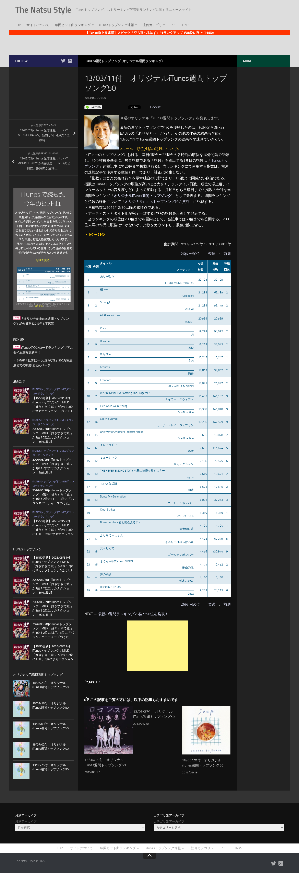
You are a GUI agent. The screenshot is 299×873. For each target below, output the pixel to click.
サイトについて (37, 25)
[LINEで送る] (93, 107)
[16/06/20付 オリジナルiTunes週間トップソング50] (206, 730)
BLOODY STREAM (110, 587)
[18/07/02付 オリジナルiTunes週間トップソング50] (21, 750)
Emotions (105, 380)
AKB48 (189, 309)
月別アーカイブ (26, 821)
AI (192, 334)
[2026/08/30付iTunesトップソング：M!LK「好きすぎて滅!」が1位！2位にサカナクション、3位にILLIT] (21, 426)
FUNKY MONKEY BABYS (179, 283)
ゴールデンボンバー (181, 503)
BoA (191, 360)
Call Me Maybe (109, 419)
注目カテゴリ (152, 25)
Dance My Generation (112, 496)
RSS (173, 25)
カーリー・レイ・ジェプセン (175, 425)
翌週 (211, 253)
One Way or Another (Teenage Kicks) (121, 432)
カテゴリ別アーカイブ (169, 821)
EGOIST (189, 322)
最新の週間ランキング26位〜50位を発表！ (133, 614)
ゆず (191, 451)
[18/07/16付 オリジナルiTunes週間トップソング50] (21, 709)
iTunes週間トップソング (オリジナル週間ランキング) (123, 61)
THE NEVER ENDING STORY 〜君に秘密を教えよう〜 (132, 470)
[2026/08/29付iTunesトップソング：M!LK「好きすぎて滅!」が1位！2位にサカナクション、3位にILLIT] (21, 457)
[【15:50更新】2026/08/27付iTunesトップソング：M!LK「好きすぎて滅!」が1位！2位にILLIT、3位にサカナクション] (21, 518)
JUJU (191, 347)
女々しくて (107, 548)
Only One (105, 354)
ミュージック (108, 457)
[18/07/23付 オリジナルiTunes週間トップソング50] (21, 688)
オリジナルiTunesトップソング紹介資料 (157, 201)
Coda (191, 593)
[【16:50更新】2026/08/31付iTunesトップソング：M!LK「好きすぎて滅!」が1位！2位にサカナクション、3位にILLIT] (21, 395)
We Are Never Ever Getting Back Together (125, 393)
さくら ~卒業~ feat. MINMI (116, 561)
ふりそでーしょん (111, 535)
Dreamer (105, 341)
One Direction (186, 412)
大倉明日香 (186, 529)
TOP (18, 25)
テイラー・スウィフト (179, 399)
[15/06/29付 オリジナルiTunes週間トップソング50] (108, 730)
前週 (227, 253)
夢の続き (105, 574)
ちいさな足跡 (108, 483)
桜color (104, 289)
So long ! (105, 302)
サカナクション (184, 464)
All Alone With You (110, 315)
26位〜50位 (190, 253)
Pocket (155, 107)
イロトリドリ (108, 445)
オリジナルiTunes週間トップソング (142, 195)
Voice (103, 328)
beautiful (105, 367)
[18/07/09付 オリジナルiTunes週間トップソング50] (21, 729)
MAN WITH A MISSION (180, 386)
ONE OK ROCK (185, 516)
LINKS (186, 25)
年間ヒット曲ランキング (73, 25)
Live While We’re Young (113, 406)
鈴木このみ (186, 580)
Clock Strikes (108, 509)
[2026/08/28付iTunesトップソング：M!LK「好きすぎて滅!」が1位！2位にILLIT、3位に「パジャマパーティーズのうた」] (21, 487)
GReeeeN (188, 296)
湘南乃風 (188, 568)
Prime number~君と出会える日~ (120, 522)
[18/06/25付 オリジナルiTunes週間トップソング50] (21, 771)
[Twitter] (63, 60)
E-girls (190, 477)
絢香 (191, 373)
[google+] (69, 60)
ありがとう (107, 276)
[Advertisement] (149, 44)
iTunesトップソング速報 (116, 25)
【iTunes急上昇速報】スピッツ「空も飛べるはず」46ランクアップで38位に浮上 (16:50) (149, 33)
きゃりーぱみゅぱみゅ (179, 542)
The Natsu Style (43, 10)
